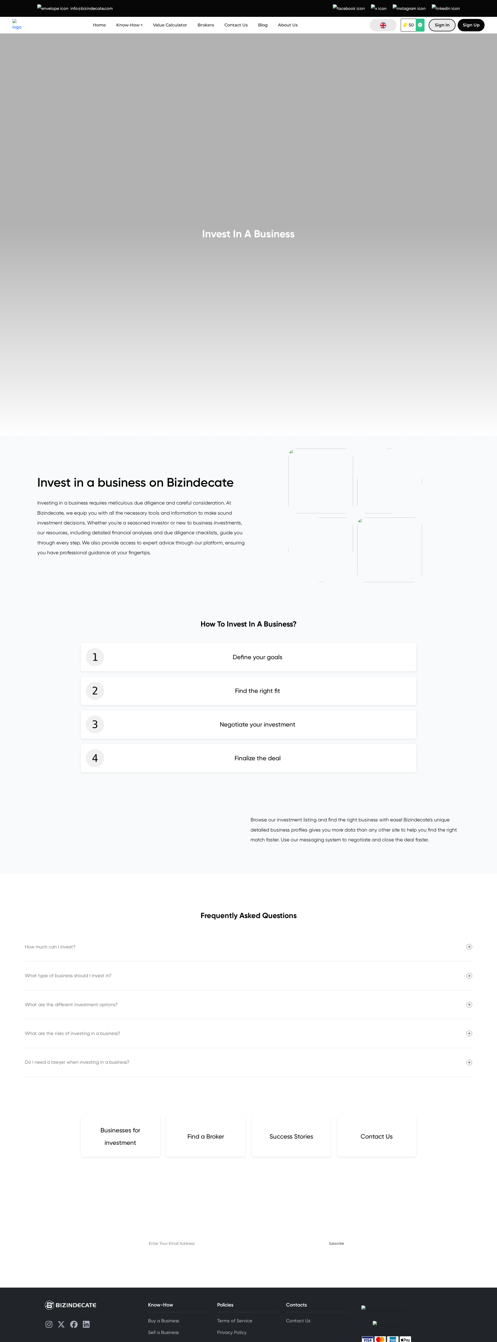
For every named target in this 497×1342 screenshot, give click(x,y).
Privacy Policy (231, 1332)
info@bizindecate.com (91, 8)
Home (99, 25)
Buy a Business (163, 1321)
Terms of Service (234, 1321)
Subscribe (336, 1243)
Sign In (442, 25)
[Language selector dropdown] (383, 25)
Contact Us (236, 25)
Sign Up (471, 25)
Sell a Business (163, 1332)
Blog (263, 25)
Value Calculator (170, 25)
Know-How (128, 25)
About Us (288, 25)
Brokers (206, 25)
